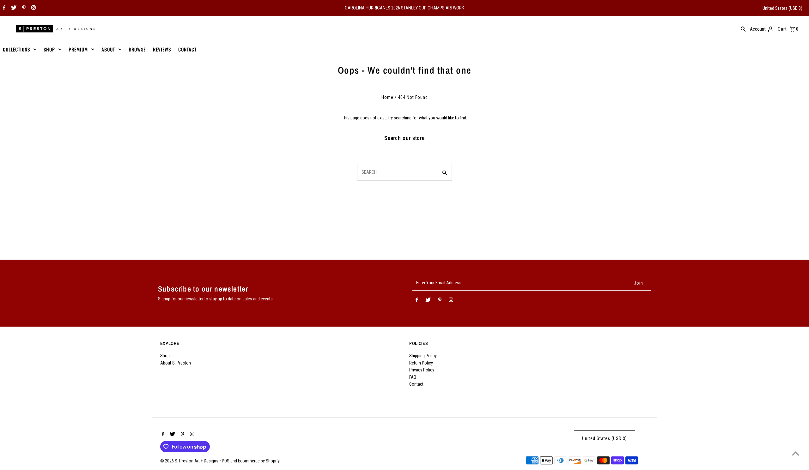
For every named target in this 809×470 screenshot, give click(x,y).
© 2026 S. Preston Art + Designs (189, 460)
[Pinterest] (23, 8)
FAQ (412, 377)
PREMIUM (78, 49)
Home (387, 97)
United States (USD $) (782, 8)
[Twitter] (12, 8)
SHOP (49, 49)
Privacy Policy (421, 369)
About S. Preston (175, 362)
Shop (165, 355)
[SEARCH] (743, 28)
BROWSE (137, 49)
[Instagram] (33, 8)
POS (225, 460)
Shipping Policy (423, 355)
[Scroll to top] (795, 453)
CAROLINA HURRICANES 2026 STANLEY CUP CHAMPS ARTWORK (404, 8)
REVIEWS (162, 49)
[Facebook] (3, 8)
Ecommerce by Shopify (259, 460)
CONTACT (187, 49)
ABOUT (108, 49)
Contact (416, 384)
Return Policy (421, 362)
